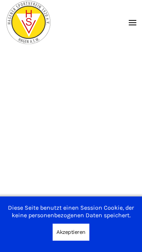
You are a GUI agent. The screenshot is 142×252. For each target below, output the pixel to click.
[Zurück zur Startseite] (28, 22)
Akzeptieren (71, 232)
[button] (132, 22)
